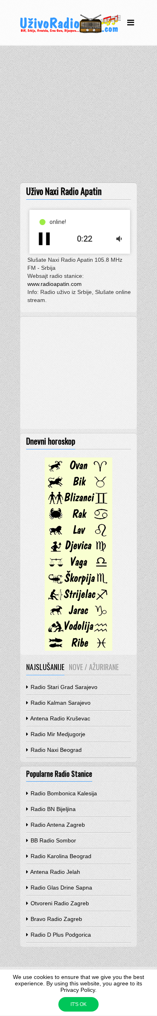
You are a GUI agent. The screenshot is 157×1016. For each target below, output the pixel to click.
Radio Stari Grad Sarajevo (63, 687)
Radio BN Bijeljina (52, 809)
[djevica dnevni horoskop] (78, 552)
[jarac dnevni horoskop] (78, 616)
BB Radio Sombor (52, 840)
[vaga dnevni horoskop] (78, 568)
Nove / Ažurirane (94, 667)
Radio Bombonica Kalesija (63, 793)
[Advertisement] (78, 116)
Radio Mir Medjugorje (57, 734)
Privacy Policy (77, 990)
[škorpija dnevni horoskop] (78, 584)
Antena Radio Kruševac (59, 718)
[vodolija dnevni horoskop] (78, 632)
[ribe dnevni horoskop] (78, 649)
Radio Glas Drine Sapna (60, 887)
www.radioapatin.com (54, 284)
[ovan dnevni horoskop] (78, 471)
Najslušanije (45, 667)
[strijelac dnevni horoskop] (78, 600)
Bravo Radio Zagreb (55, 919)
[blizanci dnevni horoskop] (78, 504)
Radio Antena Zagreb (57, 824)
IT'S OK (78, 1004)
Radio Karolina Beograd (60, 856)
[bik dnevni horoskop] (78, 487)
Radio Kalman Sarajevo (60, 702)
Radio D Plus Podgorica (60, 934)
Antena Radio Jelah (54, 872)
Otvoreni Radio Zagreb (59, 903)
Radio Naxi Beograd (55, 750)
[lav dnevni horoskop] (78, 536)
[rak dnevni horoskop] (78, 520)
